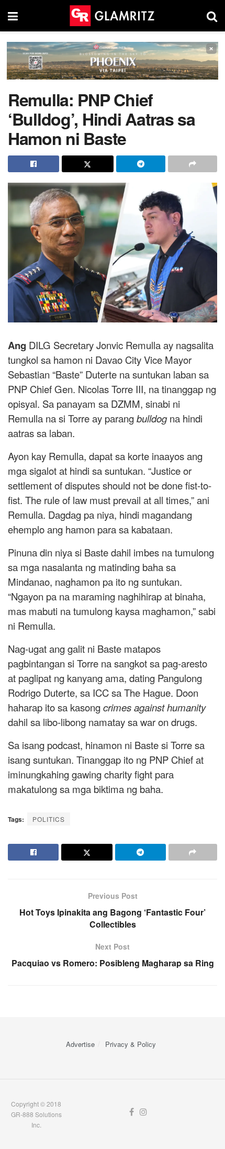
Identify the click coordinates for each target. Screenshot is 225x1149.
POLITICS (48, 819)
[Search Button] (212, 15)
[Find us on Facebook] (131, 1112)
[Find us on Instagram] (143, 1112)
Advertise (80, 1044)
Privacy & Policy (130, 1044)
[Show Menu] (13, 15)
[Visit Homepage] (112, 15)
